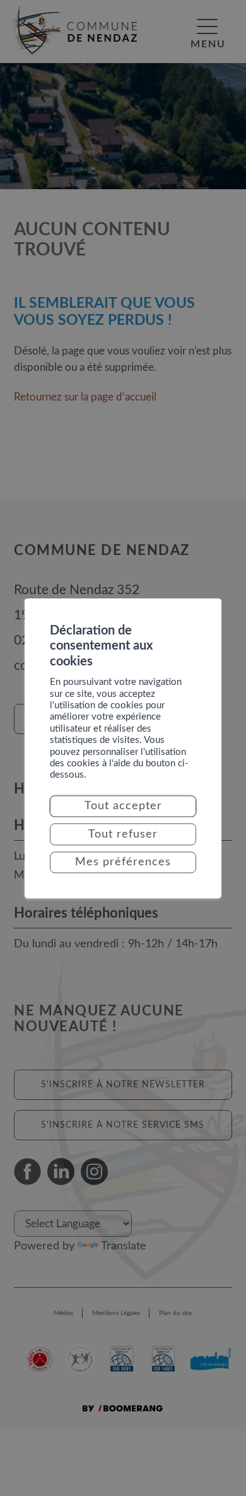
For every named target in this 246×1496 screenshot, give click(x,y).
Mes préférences (123, 862)
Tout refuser (123, 834)
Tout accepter (123, 806)
